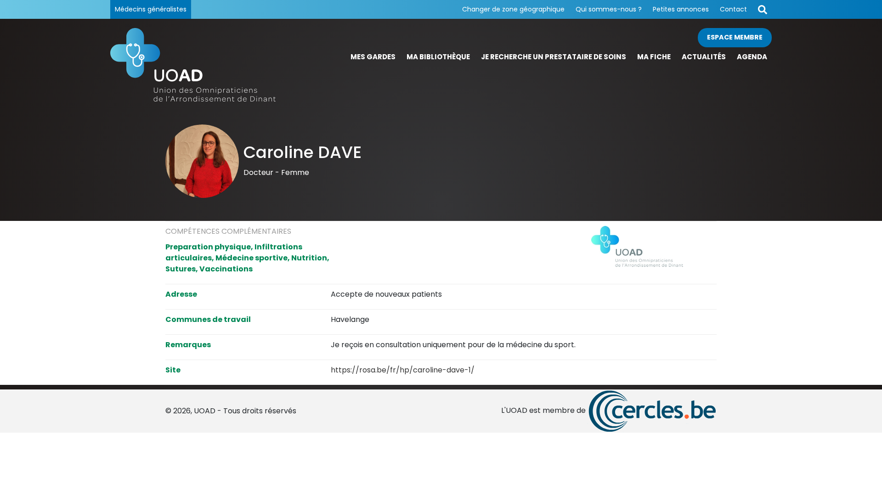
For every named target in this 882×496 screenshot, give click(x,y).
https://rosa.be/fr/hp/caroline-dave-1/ (403, 370)
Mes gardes (373, 57)
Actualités (704, 57)
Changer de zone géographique (513, 9)
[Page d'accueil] (193, 64)
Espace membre (735, 37)
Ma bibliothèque (438, 57)
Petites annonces (681, 9)
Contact (733, 9)
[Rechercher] (762, 9)
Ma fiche (654, 57)
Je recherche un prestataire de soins (553, 57)
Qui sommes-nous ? (609, 9)
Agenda (752, 57)
